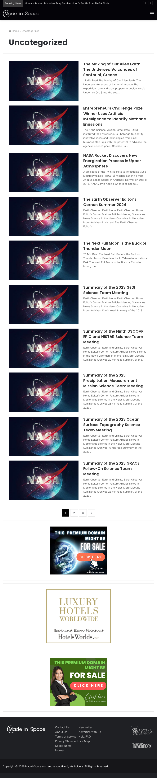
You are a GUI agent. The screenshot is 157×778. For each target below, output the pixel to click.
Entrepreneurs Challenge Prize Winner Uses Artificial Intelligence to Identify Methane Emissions (114, 116)
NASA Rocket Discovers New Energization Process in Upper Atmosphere (112, 161)
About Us (61, 731)
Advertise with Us (89, 731)
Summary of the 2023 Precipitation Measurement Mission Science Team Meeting (113, 381)
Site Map (84, 741)
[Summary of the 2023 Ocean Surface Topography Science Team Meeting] (43, 436)
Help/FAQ (84, 736)
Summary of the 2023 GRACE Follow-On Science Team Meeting (111, 469)
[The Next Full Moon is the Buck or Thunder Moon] (43, 260)
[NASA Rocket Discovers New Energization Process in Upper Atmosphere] (43, 172)
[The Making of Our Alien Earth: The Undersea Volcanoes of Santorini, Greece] (43, 81)
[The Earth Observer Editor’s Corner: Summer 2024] (43, 216)
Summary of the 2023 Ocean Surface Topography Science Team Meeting (111, 425)
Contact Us (62, 727)
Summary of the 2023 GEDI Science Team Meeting (109, 290)
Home (15, 30)
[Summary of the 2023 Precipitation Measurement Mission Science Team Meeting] (43, 392)
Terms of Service (65, 736)
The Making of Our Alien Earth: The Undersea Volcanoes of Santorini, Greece (112, 69)
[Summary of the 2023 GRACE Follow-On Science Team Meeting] (43, 480)
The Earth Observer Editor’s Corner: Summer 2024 (110, 202)
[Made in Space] (21, 13)
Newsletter (85, 727)
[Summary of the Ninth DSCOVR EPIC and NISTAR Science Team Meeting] (43, 348)
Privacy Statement (66, 741)
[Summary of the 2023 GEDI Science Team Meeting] (43, 304)
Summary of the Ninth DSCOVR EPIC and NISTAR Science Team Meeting (113, 337)
